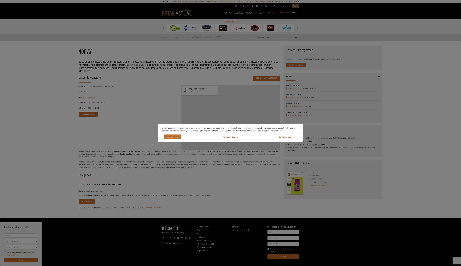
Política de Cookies (230, 137)
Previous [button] (163, 28)
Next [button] (298, 28)
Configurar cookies (286, 137)
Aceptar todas (172, 137)
